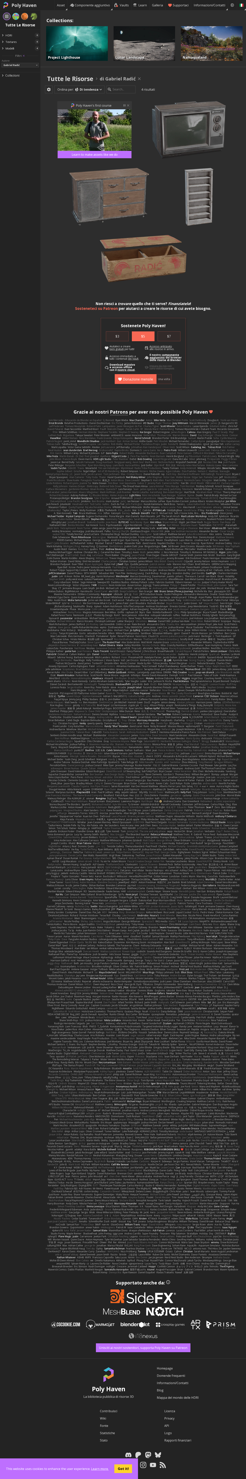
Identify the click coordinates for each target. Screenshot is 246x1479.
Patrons (119, 412)
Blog (160, 1390)
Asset (61, 5)
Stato (104, 1440)
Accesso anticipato (161, 346)
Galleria (157, 5)
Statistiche (107, 1433)
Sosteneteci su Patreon (96, 308)
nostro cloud (126, 370)
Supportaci (181, 5)
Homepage (165, 1368)
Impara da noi (158, 366)
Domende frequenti (171, 1376)
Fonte (104, 1426)
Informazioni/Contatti (209, 5)
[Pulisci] (23, 55)
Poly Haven (24, 5)
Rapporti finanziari (177, 1440)
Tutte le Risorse (70, 78)
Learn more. (100, 1469)
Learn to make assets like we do (95, 154)
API (166, 1426)
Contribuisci (108, 1411)
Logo (168, 1433)
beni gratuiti (117, 349)
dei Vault (133, 358)
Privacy (169, 1418)
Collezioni (12, 75)
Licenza (169, 1411)
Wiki (103, 1418)
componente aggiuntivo (164, 356)
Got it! (123, 1468)
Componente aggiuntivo (92, 5)
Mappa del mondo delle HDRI (178, 1397)
